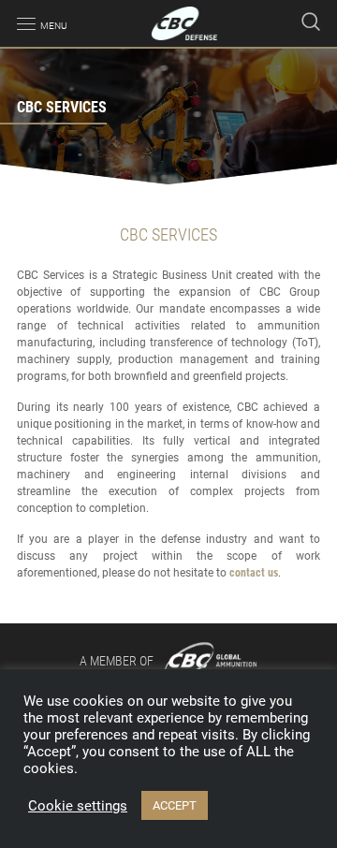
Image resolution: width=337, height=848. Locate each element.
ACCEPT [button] (175, 805)
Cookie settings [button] (77, 805)
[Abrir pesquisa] (310, 23)
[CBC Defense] (185, 23)
